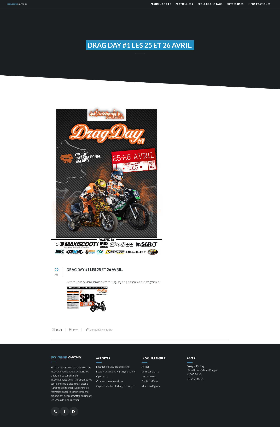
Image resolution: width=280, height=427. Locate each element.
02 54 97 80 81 (195, 378)
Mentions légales (151, 386)
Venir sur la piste (150, 371)
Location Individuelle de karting (112, 366)
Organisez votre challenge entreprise (116, 386)
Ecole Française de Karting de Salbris (115, 371)
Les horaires (148, 376)
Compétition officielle (101, 329)
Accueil (145, 366)
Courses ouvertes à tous (109, 381)
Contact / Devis (150, 381)
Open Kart (101, 376)
